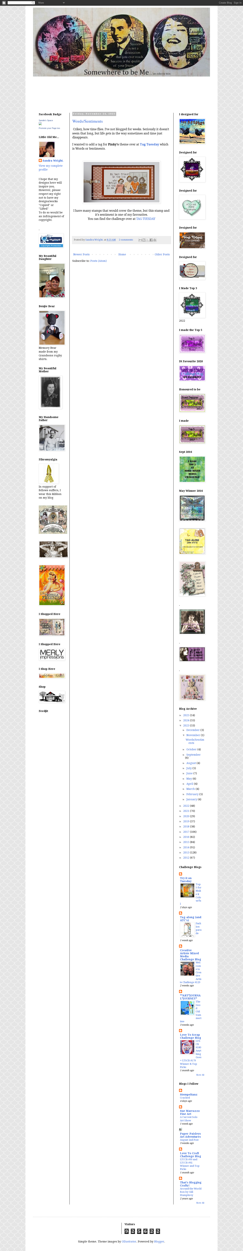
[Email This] (140, 240)
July (189, 768)
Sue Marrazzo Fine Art (190, 1112)
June (189, 773)
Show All (200, 1075)
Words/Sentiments (87, 121)
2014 (186, 847)
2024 (186, 720)
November (193, 735)
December (193, 730)
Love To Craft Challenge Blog (190, 1155)
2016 (186, 836)
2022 (186, 805)
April (190, 783)
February (192, 794)
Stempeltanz (188, 1094)
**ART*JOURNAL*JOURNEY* (190, 997)
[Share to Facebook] (151, 240)
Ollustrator (129, 1241)
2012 (186, 857)
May (189, 778)
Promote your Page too (49, 128)
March (191, 788)
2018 (186, 826)
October (191, 749)
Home (122, 254)
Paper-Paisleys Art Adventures (190, 1135)
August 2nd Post (189, 1139)
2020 (186, 816)
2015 (186, 842)
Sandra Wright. (53, 160)
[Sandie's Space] (40, 124)
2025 (186, 715)
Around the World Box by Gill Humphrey (190, 1192)
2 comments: (126, 239)
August (191, 763)
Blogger (159, 1241)
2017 (186, 831)
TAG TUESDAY (145, 219)
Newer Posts (81, 254)
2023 (186, 725)
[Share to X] (147, 240)
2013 (186, 852)
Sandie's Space (46, 120)
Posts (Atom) (98, 260)
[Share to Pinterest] (155, 240)
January (192, 799)
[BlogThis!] (144, 240)
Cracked (185, 1097)
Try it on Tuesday (186, 880)
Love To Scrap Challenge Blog (190, 1036)
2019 (186, 821)
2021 (186, 810)
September (193, 754)
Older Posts (162, 254)
